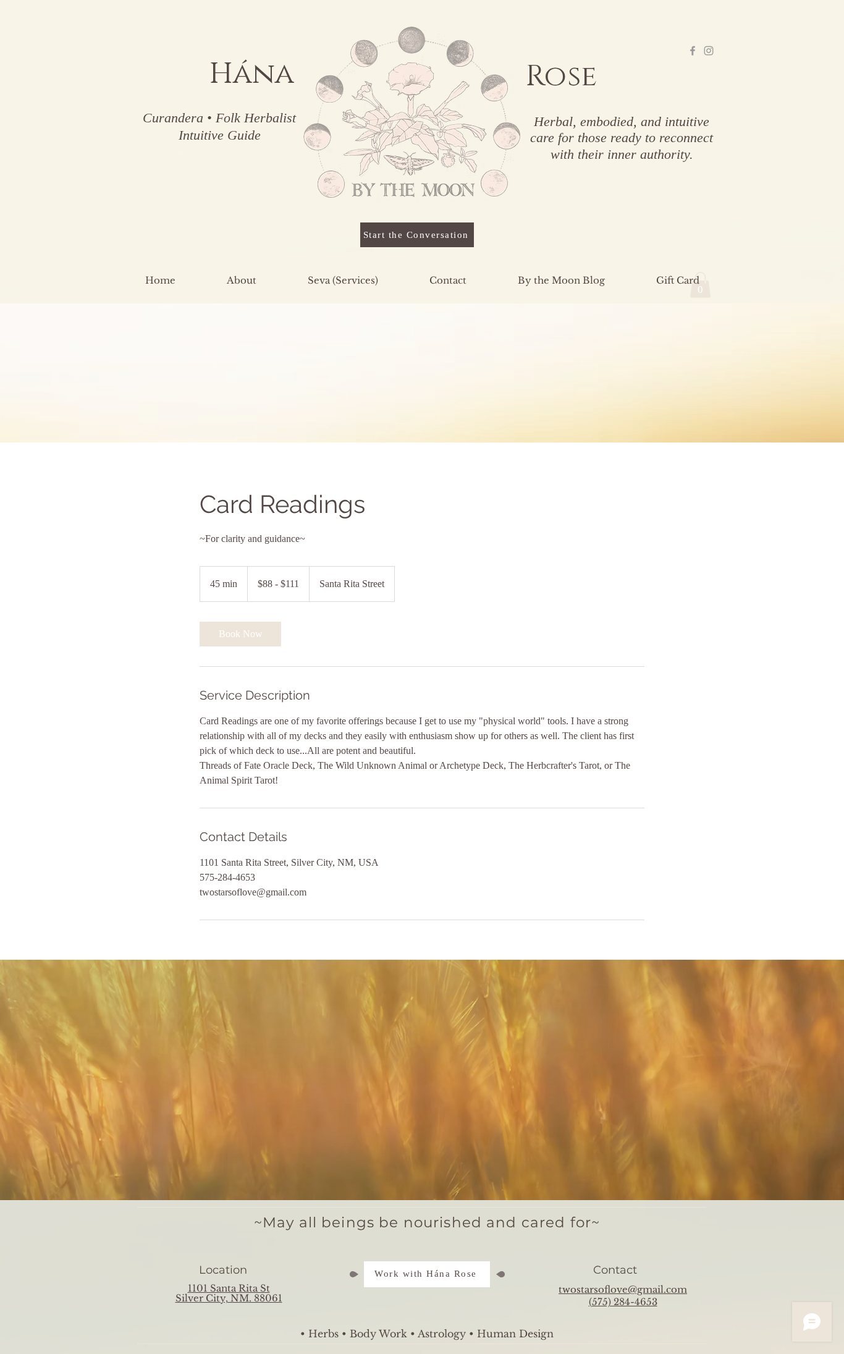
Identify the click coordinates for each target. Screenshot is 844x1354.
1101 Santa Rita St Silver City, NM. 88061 (228, 1293)
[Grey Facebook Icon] (692, 50)
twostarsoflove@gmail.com (623, 1289)
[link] (240, 634)
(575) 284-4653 (623, 1302)
